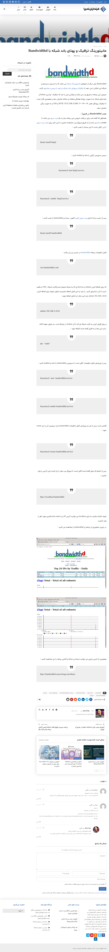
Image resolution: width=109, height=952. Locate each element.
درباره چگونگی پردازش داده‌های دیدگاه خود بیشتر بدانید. (58, 893)
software (92, 695)
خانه (105, 2)
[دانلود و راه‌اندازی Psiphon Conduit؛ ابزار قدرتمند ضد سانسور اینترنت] (71, 752)
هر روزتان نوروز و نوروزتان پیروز (18, 96)
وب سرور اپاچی (81, 218)
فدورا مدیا (39, 10)
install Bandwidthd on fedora (66, 692)
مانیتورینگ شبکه (73, 84)
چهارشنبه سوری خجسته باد (20, 101)
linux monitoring (53, 692)
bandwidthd (85, 252)
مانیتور (97, 122)
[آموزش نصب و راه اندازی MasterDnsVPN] (94, 752)
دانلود (31, 10)
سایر (18, 10)
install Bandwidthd (80, 692)
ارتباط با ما (92, 2)
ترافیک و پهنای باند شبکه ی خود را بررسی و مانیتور (64, 88)
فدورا (20, 911)
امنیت (57, 758)
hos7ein (88, 828)
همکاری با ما (99, 2)
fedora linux (90, 692)
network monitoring (100, 695)
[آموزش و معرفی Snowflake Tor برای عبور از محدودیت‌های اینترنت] (49, 752)
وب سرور (54, 118)
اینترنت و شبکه (100, 758)
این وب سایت (94, 915)
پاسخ (37, 799)
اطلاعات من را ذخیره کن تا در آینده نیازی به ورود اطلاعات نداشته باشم (84, 884)
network (45, 692)
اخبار (24, 10)
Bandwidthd (98, 692)
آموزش (48, 10)
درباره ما (86, 2)
